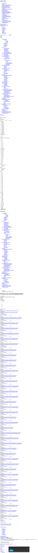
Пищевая (5, 45)
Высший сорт (8, 60)
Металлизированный (7, 52)
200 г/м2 (5, 67)
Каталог (3, 27)
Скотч (3, 47)
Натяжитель (6, 94)
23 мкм (7, 42)
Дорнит (3, 19)
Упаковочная (8, 64)
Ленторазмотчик (6, 97)
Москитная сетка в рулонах (6, 21)
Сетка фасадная (4, 98)
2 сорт (7, 61)
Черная (5, 44)
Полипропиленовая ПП (8, 90)
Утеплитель (6, 73)
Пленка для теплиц (5, 18)
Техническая (6, 56)
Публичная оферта (22, 539)
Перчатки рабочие (5, 10)
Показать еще (2, 520)
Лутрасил (5, 80)
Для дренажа (6, 105)
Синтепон (3, 14)
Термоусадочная (6, 58)
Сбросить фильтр (3, 209)
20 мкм (7, 41)
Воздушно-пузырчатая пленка (7, 4)
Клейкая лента (4, 255)
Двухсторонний (6, 51)
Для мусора (6, 88)
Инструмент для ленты (6, 13)
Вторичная (6, 218)
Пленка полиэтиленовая (6, 5)
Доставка (3, 531)
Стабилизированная (9, 63)
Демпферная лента (5, 22)
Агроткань (5, 78)
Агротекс (5, 79)
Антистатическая (8, 62)
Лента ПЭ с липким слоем (6, 20)
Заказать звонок (2, 25)
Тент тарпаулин (4, 110)
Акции (3, 31)
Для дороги (6, 107)
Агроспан (5, 250)
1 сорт (7, 234)
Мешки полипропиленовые (6, 16)
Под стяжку (8, 57)
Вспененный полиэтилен (6, 7)
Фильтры (3, 300)
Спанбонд (3, 8)
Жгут (5, 245)
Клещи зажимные (7, 95)
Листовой (5, 69)
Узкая (5, 46)
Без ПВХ (5, 83)
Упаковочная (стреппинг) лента (7, 12)
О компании (4, 28)
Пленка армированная (5, 6)
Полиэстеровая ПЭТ (7, 91)
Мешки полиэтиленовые (6, 11)
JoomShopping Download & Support (5, 524)
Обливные (5, 85)
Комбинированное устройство (9, 96)
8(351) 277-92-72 (3, 24)
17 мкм (7, 40)
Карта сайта (4, 33)
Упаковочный (6, 49)
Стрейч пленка (4, 3)
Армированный (6, 48)
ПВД (5, 59)
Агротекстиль (6, 77)
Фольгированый (6, 70)
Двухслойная (6, 54)
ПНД (5, 87)
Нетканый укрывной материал (7, 75)
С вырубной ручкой (7, 101)
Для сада (5, 106)
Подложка (5, 72)
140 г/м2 (5, 66)
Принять (11, 550)
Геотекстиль (4, 17)
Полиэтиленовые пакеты (6, 15)
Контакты (3, 32)
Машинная (6, 43)
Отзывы (3, 530)
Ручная (5, 213)
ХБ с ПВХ (5, 84)
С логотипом (6, 50)
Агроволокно (6, 81)
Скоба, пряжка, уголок (7, 266)
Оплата (3, 30)
